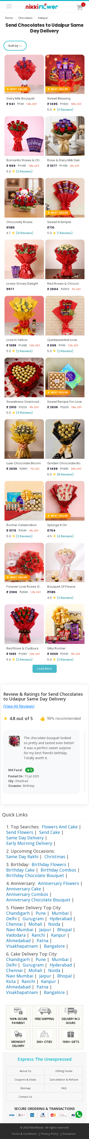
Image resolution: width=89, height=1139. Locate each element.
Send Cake (49, 832)
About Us (25, 1071)
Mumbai (60, 913)
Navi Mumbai (19, 929)
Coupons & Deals (25, 1079)
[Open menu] (9, 6)
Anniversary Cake (23, 889)
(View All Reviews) (18, 706)
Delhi (11, 918)
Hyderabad (61, 918)
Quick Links (15, 814)
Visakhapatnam (22, 946)
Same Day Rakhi (22, 856)
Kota (11, 981)
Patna (42, 940)
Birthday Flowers (49, 864)
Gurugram (33, 918)
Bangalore (54, 946)
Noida (54, 924)
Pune (41, 913)
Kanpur (58, 935)
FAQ (63, 1088)
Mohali (35, 924)
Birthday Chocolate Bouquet (35, 875)
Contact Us (25, 1096)
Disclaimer (69, 1133)
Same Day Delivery (25, 838)
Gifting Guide (63, 1071)
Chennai (14, 924)
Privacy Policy (49, 1133)
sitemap (25, 1088)
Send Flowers (19, 832)
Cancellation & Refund (64, 1079)
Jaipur (45, 929)
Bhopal (64, 929)
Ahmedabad (18, 940)
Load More (44, 669)
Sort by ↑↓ (15, 46)
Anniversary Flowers (58, 883)
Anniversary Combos (27, 894)
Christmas (54, 856)
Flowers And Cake (60, 827)
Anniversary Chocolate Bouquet (38, 900)
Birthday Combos (58, 870)
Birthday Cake (20, 870)
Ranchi (38, 935)
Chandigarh (18, 913)
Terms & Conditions (24, 1133)
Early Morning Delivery (29, 843)
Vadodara (16, 935)
